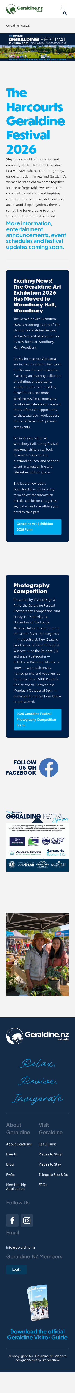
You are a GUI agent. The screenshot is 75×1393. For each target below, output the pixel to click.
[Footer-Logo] (37, 1029)
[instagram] (27, 1220)
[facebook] (12, 1220)
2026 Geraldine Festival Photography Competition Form (36, 719)
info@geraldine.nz (20, 1247)
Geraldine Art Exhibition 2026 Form (35, 527)
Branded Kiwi (51, 1360)
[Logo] (24, 6)
